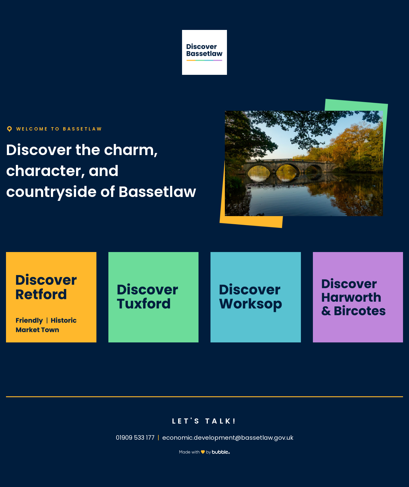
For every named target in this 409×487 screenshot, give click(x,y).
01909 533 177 (135, 437)
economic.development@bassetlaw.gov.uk (227, 437)
